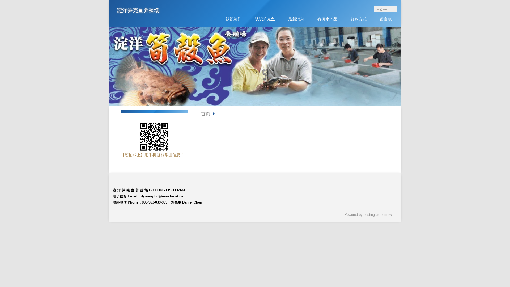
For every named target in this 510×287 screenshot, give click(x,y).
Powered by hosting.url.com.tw (368, 215)
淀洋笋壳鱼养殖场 (138, 10)
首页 (205, 113)
